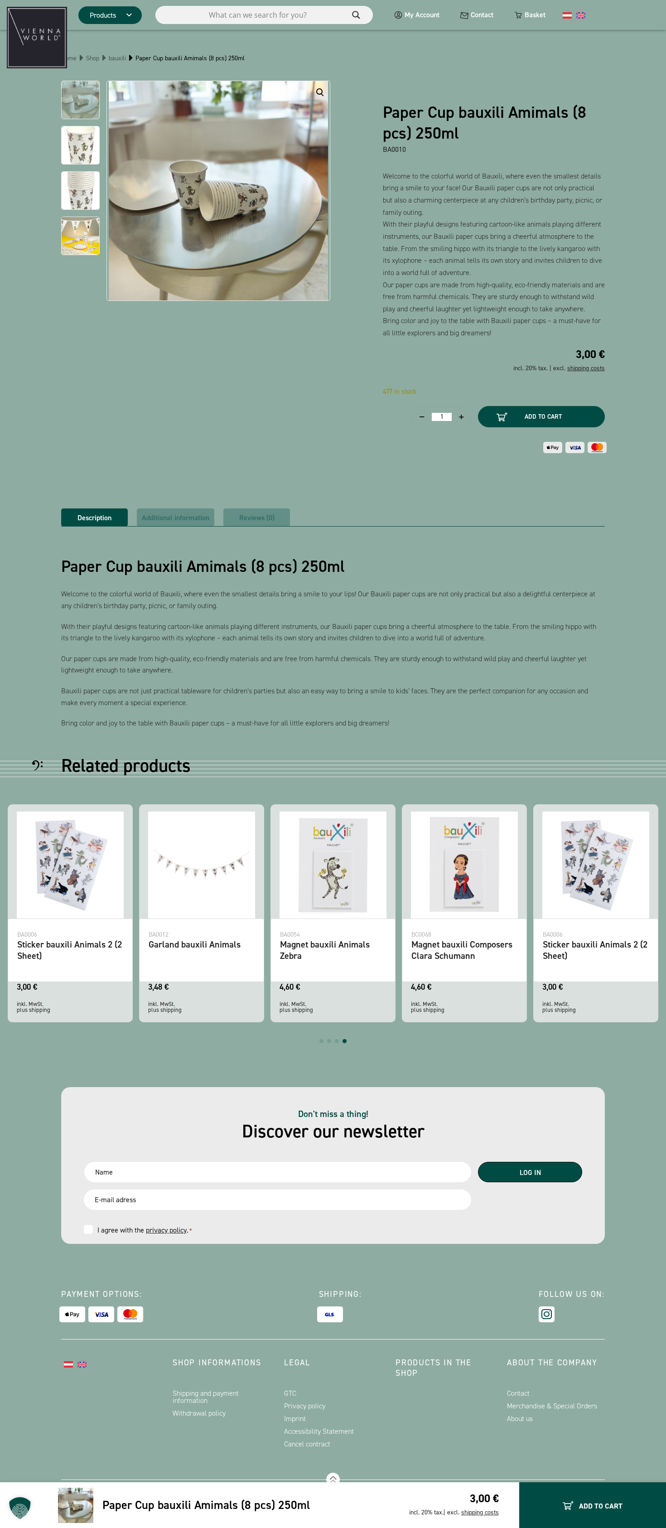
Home (69, 58)
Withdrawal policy (199, 1413)
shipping (39, 1010)
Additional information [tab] (175, 517)
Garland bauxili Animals (195, 944)
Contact (482, 14)
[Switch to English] (581, 15)
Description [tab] (94, 517)
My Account (422, 14)
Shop (92, 58)
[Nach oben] (333, 1479)
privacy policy (166, 1230)
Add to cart (543, 416)
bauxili (117, 58)
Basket (535, 14)
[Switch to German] (567, 15)
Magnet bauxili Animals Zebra (325, 950)
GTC (290, 1393)
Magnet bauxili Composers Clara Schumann (461, 950)
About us (520, 1418)
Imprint (295, 1418)
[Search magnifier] (356, 15)
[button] (321, 1041)
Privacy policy (304, 1406)
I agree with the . (144, 1230)
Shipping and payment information (206, 1396)
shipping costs (480, 1512)
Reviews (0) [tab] (257, 517)
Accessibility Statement (319, 1431)
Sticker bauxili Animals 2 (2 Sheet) (69, 950)
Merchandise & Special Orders (552, 1406)
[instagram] (547, 1314)
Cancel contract (307, 1444)
